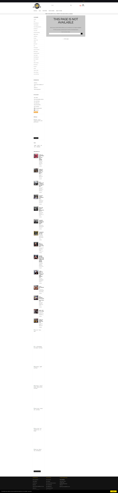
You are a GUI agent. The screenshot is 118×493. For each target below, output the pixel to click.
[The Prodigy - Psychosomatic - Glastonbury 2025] (36, 297)
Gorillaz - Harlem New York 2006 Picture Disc (41, 171)
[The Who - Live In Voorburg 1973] (36, 196)
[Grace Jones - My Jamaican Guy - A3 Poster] (38, 430)
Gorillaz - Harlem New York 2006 (41, 321)
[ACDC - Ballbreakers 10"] (36, 287)
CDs (40, 10)
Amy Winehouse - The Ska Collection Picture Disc (41, 184)
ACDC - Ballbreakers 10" (42, 287)
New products (37, 151)
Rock (35, 146)
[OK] (82, 33)
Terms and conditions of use (38, 486)
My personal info (37, 104)
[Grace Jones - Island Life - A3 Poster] (38, 409)
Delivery (35, 82)
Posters (45, 10)
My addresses (36, 102)
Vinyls (35, 10)
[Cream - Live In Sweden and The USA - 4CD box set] (38, 121)
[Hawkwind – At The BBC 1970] (36, 233)
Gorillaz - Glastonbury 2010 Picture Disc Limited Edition (42, 157)
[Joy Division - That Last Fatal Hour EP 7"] (36, 244)
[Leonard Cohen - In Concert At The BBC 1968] (36, 221)
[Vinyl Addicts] (41, 6)
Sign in (84, 1)
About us (35, 87)
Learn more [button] (30, 491)
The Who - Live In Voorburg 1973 (41, 197)
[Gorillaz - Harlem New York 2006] (36, 320)
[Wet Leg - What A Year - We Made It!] (38, 450)
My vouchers (36, 106)
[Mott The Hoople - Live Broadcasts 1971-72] (36, 208)
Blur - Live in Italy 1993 (41, 311)
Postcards (51, 10)
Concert (38, 145)
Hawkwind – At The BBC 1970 (41, 233)
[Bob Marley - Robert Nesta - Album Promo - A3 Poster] (38, 387)
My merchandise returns (39, 99)
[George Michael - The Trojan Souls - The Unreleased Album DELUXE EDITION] (36, 257)
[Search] (71, 5)
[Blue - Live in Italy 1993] (36, 311)
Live (41, 145)
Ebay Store (59, 10)
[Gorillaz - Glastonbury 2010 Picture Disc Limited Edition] (36, 156)
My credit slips (37, 101)
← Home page (66, 38)
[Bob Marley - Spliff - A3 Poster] (38, 367)
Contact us (35, 483)
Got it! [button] (113, 491)
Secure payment (37, 89)
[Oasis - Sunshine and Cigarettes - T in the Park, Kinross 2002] (36, 272)
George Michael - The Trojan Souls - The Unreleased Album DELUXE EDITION (41, 258)
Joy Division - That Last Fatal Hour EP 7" (41, 245)
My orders (36, 97)
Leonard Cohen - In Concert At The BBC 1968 (41, 222)
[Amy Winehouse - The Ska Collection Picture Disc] (36, 183)
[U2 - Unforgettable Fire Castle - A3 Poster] (38, 347)
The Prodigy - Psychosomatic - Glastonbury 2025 (42, 298)
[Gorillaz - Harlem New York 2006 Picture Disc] (36, 170)
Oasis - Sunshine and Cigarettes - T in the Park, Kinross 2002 (41, 274)
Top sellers (35, 481)
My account (36, 94)
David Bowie (38, 146)
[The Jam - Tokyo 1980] (38, 330)
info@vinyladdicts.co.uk (65, 486)
